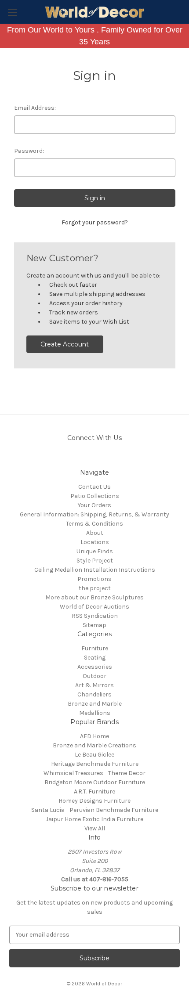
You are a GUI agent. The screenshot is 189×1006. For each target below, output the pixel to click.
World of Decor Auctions (94, 606)
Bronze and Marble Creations (94, 745)
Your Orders (94, 505)
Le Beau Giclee (94, 754)
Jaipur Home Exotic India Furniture (94, 819)
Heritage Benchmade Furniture (94, 764)
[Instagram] (71, 457)
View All (94, 828)
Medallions (94, 713)
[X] (117, 457)
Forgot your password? (95, 222)
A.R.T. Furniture (94, 791)
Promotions (94, 579)
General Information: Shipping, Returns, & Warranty (94, 514)
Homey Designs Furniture (94, 800)
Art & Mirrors (94, 685)
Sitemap (94, 625)
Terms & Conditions (94, 523)
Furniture (94, 648)
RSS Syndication (95, 616)
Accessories (94, 667)
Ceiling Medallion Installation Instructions (94, 569)
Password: (29, 151)
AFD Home (94, 736)
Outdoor (94, 676)
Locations (94, 542)
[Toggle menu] (12, 12)
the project (95, 588)
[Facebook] (102, 457)
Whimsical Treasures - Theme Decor (94, 773)
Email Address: (35, 108)
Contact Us (94, 486)
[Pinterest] (86, 457)
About (94, 533)
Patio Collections (94, 496)
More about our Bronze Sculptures (94, 597)
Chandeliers (94, 694)
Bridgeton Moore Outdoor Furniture (94, 782)
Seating (94, 657)
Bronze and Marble (95, 703)
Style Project (94, 560)
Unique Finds (94, 551)
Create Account (64, 344)
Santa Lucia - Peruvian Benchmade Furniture (94, 810)
